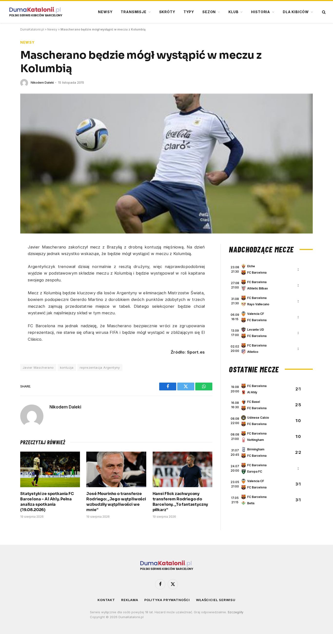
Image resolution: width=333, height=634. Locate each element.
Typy (189, 12)
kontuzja (67, 367)
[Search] (323, 12)
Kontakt (106, 600)
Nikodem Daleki (42, 82)
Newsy (105, 12)
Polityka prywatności (167, 600)
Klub (233, 12)
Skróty (167, 12)
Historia (260, 12)
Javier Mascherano (38, 367)
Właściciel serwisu (215, 600)
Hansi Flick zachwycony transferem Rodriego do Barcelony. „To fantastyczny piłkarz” (180, 501)
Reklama (129, 600)
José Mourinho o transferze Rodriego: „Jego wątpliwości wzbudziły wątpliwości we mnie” (116, 501)
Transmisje (133, 12)
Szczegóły (235, 612)
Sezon (209, 12)
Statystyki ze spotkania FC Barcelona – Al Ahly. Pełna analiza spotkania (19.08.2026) (47, 501)
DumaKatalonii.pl (32, 29)
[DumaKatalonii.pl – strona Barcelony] (35, 11)
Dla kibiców (296, 12)
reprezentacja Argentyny (100, 367)
